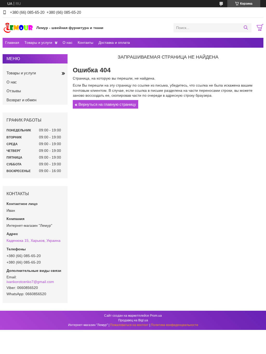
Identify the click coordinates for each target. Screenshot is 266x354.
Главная (12, 42)
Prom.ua (156, 315)
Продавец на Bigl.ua (133, 320)
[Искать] (245, 27)
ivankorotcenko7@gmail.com (30, 282)
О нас (67, 42)
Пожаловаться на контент (129, 325)
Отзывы (13, 91)
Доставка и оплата (114, 42)
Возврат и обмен (21, 100)
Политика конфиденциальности (174, 325)
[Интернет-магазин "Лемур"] (18, 27)
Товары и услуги (38, 42)
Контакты (85, 42)
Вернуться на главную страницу (107, 104)
